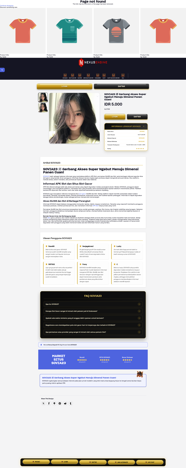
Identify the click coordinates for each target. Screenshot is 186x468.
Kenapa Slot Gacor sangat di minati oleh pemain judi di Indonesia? (71, 311)
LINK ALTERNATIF (122, 462)
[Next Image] (98, 118)
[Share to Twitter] (43, 403)
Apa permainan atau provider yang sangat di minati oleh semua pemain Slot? (76, 332)
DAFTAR (121, 86)
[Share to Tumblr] (70, 403)
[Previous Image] (50, 118)
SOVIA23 (46, 176)
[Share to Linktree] (54, 403)
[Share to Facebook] (49, 403)
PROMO (37, 462)
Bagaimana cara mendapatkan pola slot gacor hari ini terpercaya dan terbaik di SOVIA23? (80, 325)
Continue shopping (6, 5)
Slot (49, 218)
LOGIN (64, 86)
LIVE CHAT (151, 461)
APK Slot (96, 206)
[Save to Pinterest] (59, 403)
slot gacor (82, 194)
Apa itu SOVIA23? (52, 304)
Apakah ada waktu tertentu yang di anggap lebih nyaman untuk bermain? (75, 318)
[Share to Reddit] (65, 403)
